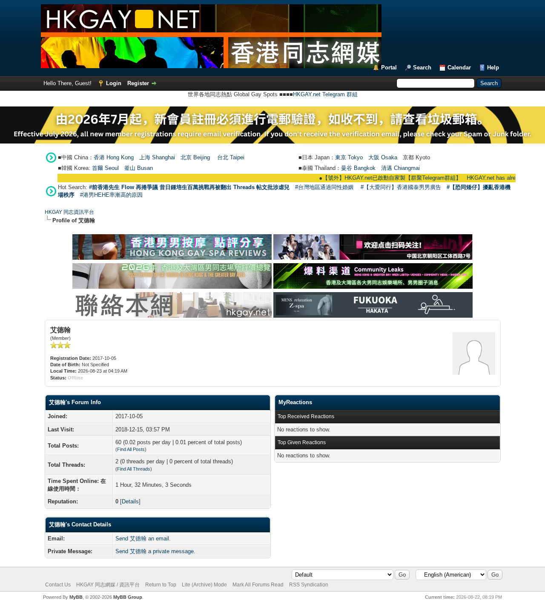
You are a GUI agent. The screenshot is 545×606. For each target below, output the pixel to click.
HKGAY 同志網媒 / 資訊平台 (108, 585)
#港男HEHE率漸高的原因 (111, 195)
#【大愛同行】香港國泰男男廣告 (401, 187)
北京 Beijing (195, 157)
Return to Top (160, 585)
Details (130, 501)
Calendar (459, 67)
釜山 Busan (138, 168)
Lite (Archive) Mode (204, 585)
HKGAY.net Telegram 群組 (325, 94)
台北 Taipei (230, 157)
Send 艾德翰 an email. (143, 538)
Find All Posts (131, 449)
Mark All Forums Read (258, 585)
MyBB (76, 597)
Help (493, 67)
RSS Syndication (308, 585)
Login (113, 83)
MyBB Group (127, 597)
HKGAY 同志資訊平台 (69, 212)
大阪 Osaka (382, 157)
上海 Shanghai (157, 157)
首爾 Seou (105, 168)
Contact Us (58, 585)
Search (422, 67)
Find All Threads (133, 468)
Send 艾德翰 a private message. (155, 551)
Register (138, 83)
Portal (389, 67)
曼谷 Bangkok (358, 168)
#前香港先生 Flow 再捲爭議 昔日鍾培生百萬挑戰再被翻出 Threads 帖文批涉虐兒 (189, 187)
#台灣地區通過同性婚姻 (324, 187)
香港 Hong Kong (114, 157)
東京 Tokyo (349, 157)
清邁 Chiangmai (400, 168)
